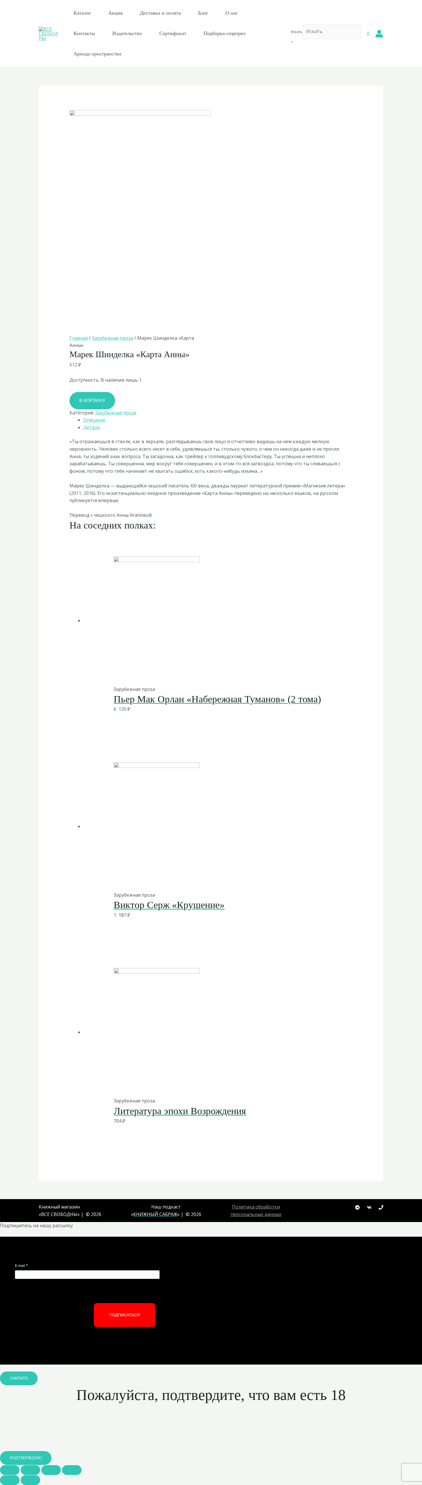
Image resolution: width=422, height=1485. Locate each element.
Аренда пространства (97, 54)
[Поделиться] (30, 1470)
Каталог (82, 13)
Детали (91, 427)
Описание (94, 420)
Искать (296, 31)
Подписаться (124, 1315)
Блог (203, 13)
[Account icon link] (379, 34)
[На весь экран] (51, 1470)
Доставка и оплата (160, 13)
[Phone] (381, 1207)
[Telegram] (357, 1207)
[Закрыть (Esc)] (10, 1470)
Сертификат (172, 33)
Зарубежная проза (112, 338)
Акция (115, 13)
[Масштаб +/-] (72, 1470)
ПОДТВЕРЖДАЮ (26, 1458)
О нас (231, 13)
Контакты (84, 33)
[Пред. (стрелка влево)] (10, 1480)
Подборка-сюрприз (224, 33)
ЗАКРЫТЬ (19, 1378)
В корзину (92, 400)
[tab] (218, 420)
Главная (78, 338)
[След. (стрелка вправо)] (30, 1480)
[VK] (369, 1207)
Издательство (127, 33)
